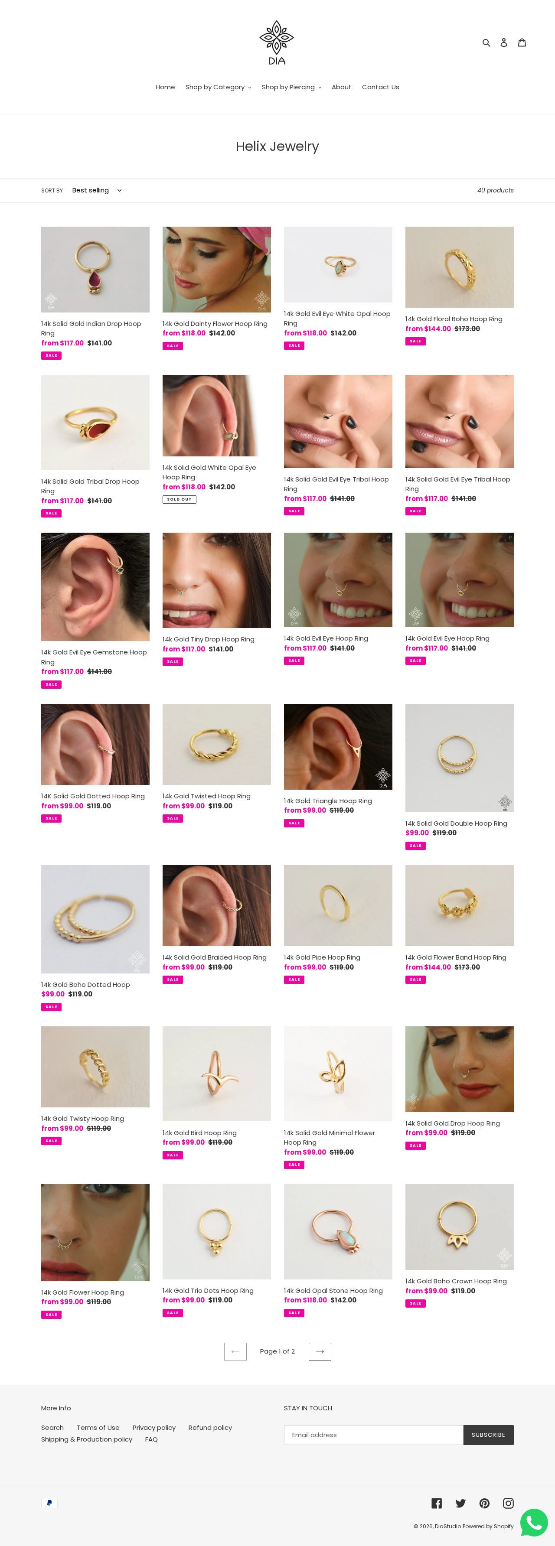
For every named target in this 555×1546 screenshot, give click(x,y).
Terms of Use (98, 1427)
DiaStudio (448, 1526)
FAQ (151, 1439)
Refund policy (210, 1427)
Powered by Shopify (488, 1526)
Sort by (52, 190)
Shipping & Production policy (86, 1439)
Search (52, 1427)
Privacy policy (154, 1427)
